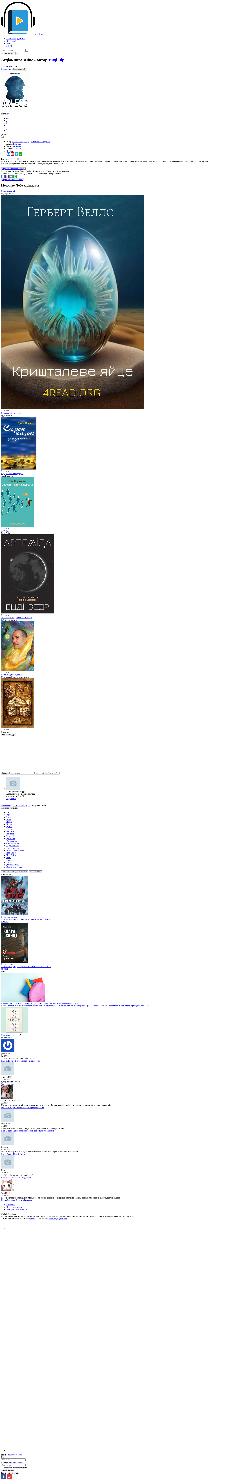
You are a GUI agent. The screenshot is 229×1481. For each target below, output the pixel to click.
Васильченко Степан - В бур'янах (16, 1177)
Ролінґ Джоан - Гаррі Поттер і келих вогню (20, 1061)
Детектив (10, 838)
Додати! (5, 773)
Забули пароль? (16, 1462)
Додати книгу (12, 865)
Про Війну (11, 855)
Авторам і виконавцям (16, 1209)
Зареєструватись (15, 1455)
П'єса (8, 857)
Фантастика (11, 841)
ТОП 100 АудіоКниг (15, 39)
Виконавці (11, 41)
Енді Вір (57, 60)
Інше (8, 860)
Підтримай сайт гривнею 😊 (13, 169)
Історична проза (13, 848)
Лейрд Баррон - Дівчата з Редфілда (16, 1200)
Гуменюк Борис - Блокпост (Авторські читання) (22, 1107)
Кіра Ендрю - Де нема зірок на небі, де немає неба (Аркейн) (28, 1131)
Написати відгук (8, 735)
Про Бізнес (11, 853)
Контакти (10, 1205)
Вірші (9, 815)
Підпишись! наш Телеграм (12, 180)
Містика (10, 831)
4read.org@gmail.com (58, 1219)
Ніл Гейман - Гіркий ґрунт (13, 1154)
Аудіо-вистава (12, 846)
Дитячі (9, 826)
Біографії (10, 836)
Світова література (20, 141)
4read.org (39, 34)
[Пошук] (27, 51)
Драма (9, 822)
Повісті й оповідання (40, 141)
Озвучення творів (14, 867)
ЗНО (8, 862)
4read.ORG (6, 805)
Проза (9, 824)
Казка (9, 812)
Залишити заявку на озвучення (14, 872)
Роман (9, 817)
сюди (32, 1219)
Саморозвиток (12, 843)
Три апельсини (8, 1084)
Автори (9, 43)
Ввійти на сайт (8, 1470)
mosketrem (17, 146)
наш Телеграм (35, 872)
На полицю (6, 69)
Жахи (8, 819)
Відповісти (11, 798)
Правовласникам (14, 1207)
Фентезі (9, 829)
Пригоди (10, 834)
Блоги (9, 46)
